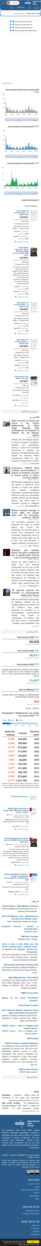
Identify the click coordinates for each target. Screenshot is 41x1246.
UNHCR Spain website (28, 1069)
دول (29, 7)
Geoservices (34, 1195)
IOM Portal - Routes (29, 936)
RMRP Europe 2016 (29, 993)
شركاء (12, 7)
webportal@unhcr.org (30, 1111)
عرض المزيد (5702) (30, 411)
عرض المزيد (31, 631)
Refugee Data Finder (31, 1213)
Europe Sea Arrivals (33, 13)
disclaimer (35, 1100)
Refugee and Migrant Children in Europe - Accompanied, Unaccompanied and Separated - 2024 (16, 877)
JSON (36, 92)
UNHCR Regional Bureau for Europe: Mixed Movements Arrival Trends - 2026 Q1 (16, 810)
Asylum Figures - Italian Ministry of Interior (19, 906)
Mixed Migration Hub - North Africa (23, 977)
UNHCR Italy (32, 1038)
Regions (20, 7)
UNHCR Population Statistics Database (21, 1043)
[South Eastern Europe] (33, 797)
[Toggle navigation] (3, 2)
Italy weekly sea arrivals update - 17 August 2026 (21, 213)
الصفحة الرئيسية (33, 1183)
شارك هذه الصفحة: (23, 242)
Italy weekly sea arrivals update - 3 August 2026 (22, 341)
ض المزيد (17, 219)
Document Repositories (30, 1189)
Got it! (33, 1242)
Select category (31, 206)
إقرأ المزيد (24, 463)
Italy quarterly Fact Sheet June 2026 (22, 377)
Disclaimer (35, 1234)
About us (35, 1225)
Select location (19, 13)
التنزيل (24, 219)
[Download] (34, 215)
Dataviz (36, 1192)
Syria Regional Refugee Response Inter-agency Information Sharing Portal (19, 1011)
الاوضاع (36, 7)
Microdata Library (32, 1210)
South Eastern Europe (19, 796)
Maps (37, 1198)
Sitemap (36, 1231)
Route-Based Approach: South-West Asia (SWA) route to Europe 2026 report (21, 251)
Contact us (35, 1228)
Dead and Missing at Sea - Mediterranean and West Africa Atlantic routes (19, 917)
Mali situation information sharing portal (20, 964)
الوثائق (37, 1186)
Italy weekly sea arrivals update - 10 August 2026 (21, 304)
